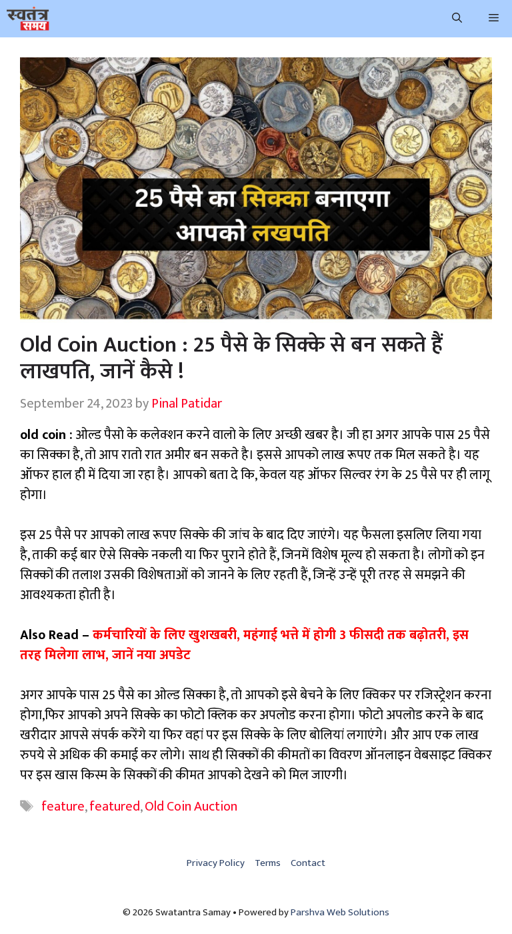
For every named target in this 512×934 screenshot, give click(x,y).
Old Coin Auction (191, 806)
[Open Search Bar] (457, 18)
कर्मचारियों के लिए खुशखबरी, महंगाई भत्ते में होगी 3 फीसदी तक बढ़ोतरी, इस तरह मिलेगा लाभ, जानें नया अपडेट (244, 645)
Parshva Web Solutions (340, 912)
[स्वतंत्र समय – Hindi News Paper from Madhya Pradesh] (28, 18)
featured (114, 806)
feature (63, 806)
